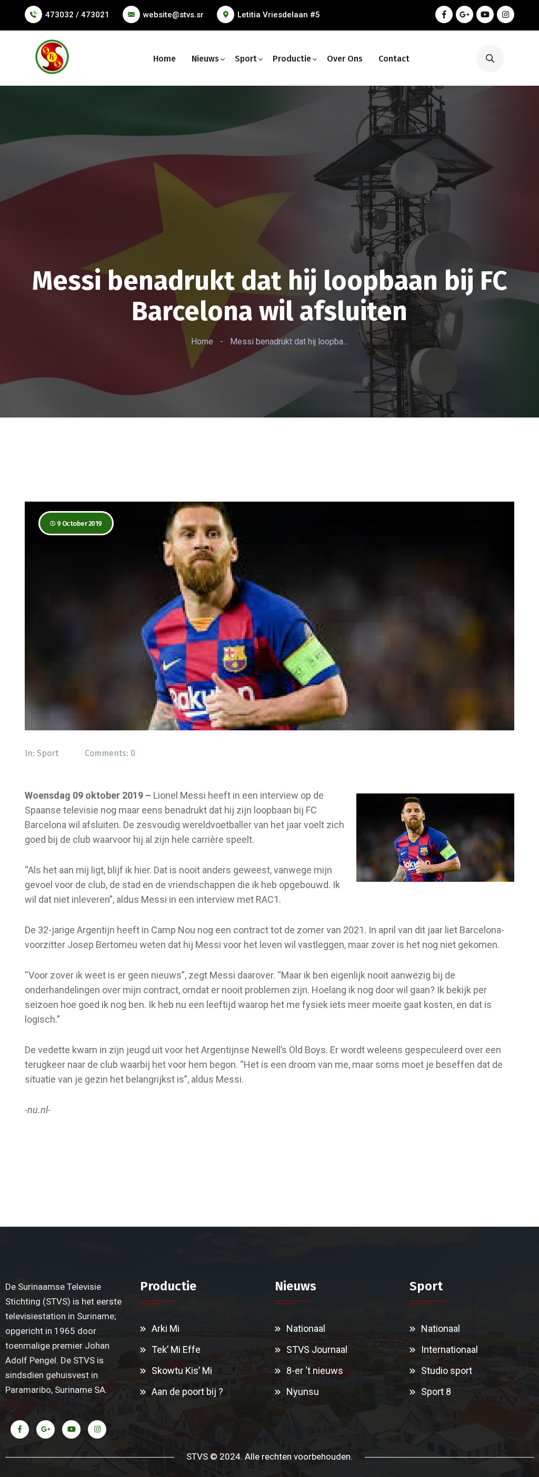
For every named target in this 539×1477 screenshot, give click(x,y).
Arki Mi (165, 1328)
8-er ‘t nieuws (314, 1370)
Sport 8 (436, 1391)
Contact (394, 59)
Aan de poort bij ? (187, 1391)
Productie (292, 59)
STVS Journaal (316, 1349)
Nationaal (305, 1328)
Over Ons (345, 59)
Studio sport (446, 1370)
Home (164, 59)
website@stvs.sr (173, 14)
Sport (246, 59)
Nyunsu (302, 1391)
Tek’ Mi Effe (176, 1349)
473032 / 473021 (77, 14)
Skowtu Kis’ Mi (182, 1370)
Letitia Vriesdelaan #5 (278, 14)
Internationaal (449, 1349)
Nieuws (205, 59)
